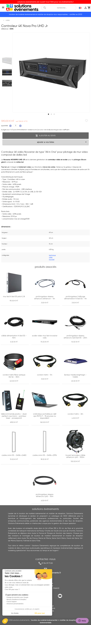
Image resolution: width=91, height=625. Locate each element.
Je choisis (14, 613)
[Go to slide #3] (7, 84)
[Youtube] (60, 598)
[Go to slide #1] (7, 61)
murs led (51, 259)
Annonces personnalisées (15, 604)
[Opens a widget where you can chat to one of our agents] (82, 621)
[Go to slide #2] (7, 72)
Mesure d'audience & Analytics (16, 599)
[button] (5, 621)
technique (52, 255)
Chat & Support (11, 601)
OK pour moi (40, 613)
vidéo (50, 257)
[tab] (48, 114)
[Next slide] (86, 72)
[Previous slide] (17, 72)
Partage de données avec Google (17, 597)
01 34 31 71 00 (47, 563)
